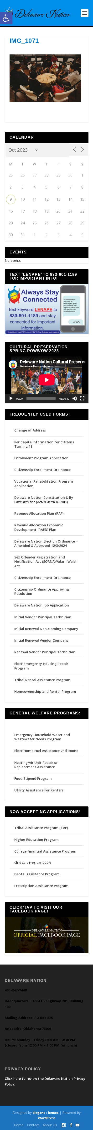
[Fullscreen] (82, 398)
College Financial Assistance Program (45, 851)
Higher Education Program (36, 839)
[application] (46, 379)
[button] (6, 18)
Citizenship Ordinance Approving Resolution (41, 591)
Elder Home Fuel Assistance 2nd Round (46, 750)
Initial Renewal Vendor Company (41, 640)
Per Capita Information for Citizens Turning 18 (44, 444)
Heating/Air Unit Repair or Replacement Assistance (36, 764)
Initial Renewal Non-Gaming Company (46, 628)
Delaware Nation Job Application (41, 605)
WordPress (46, 1118)
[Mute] (74, 398)
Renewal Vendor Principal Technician (44, 652)
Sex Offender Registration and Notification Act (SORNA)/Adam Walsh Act (46, 561)
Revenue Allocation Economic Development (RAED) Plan (38, 527)
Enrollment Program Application (41, 458)
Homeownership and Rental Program (45, 691)
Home (18, 1125)
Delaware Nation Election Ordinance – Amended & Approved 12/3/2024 (46, 543)
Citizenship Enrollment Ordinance (42, 469)
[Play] (11, 398)
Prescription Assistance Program (41, 885)
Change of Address (30, 430)
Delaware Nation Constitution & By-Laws (44, 499)
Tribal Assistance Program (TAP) (41, 827)
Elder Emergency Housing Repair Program (41, 665)
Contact (33, 1125)
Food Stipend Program (33, 778)
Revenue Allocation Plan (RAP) (38, 513)
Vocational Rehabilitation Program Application (43, 483)
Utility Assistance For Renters (38, 790)
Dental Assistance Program (37, 874)
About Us (50, 1125)
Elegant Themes (45, 1113)
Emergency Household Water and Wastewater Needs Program (42, 736)
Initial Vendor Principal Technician (42, 617)
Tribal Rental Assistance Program (42, 680)
